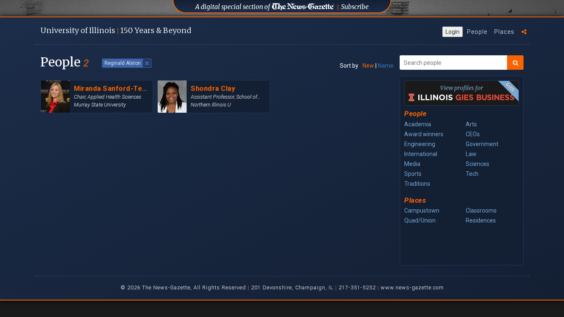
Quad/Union (420, 220)
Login (453, 31)
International (420, 154)
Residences (481, 220)
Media (412, 164)
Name (385, 65)
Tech (472, 173)
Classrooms (481, 210)
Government (482, 144)
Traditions (417, 183)
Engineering (419, 144)
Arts (471, 124)
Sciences (477, 164)
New (368, 65)
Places (504, 31)
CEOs (473, 134)
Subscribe (355, 7)
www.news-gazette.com (412, 287)
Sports (413, 173)
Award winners (423, 134)
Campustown (421, 210)
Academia (417, 124)
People (477, 31)
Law (471, 154)
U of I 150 (115, 30)
